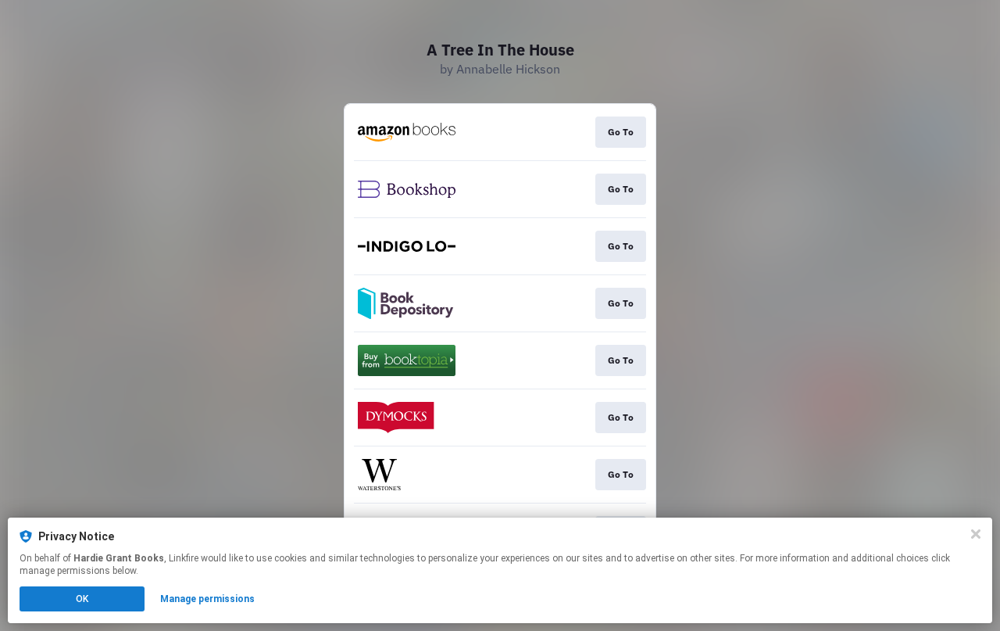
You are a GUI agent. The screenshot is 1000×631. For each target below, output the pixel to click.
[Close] (975, 534)
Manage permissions (207, 598)
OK (82, 598)
